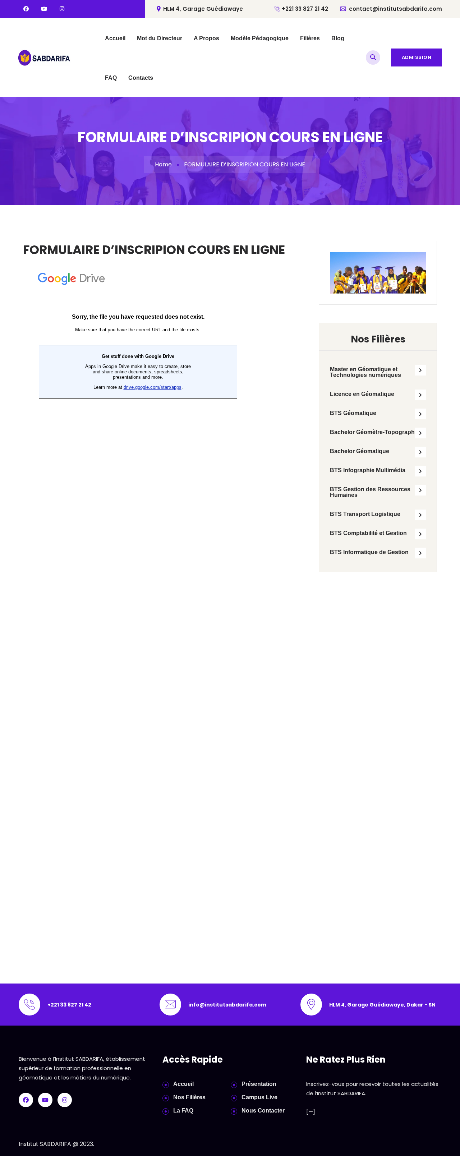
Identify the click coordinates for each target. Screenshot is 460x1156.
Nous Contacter (263, 1110)
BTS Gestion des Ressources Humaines (370, 492)
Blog (337, 38)
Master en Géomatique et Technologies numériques (365, 372)
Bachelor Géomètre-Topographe (374, 432)
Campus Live (259, 1097)
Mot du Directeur (159, 38)
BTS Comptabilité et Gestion (368, 533)
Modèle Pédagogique (260, 38)
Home (163, 164)
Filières (310, 38)
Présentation (259, 1084)
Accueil (115, 38)
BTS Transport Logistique (365, 514)
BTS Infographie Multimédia (367, 470)
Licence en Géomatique (362, 394)
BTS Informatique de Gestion (369, 552)
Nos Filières (189, 1097)
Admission (417, 57)
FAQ (111, 78)
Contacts (140, 78)
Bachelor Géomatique (359, 451)
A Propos (206, 38)
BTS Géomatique (353, 413)
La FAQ (183, 1110)
